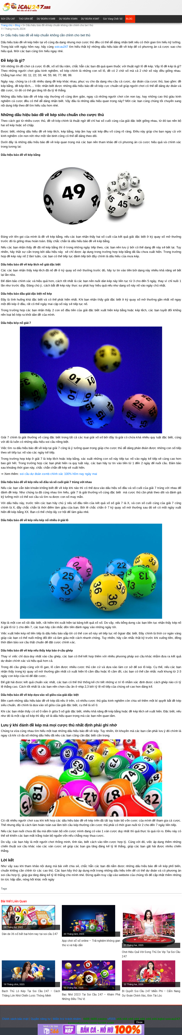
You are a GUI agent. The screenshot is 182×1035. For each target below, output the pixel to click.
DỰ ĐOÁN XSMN (68, 18)
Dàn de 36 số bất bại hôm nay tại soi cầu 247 (30, 934)
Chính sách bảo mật (15, 1019)
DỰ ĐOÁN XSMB (46, 18)
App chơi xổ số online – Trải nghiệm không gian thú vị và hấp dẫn (91, 943)
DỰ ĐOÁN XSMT (90, 18)
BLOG (129, 18)
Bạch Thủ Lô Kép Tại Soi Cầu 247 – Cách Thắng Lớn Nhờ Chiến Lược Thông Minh (31, 993)
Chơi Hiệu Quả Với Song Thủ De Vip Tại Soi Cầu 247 (151, 954)
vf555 (112, 1019)
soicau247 (61, 46)
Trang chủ (6, 25)
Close (139, 1022)
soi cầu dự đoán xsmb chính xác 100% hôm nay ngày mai (58, 474)
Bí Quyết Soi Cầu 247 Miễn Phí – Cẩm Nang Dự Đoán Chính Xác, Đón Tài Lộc (151, 993)
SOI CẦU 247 (8, 18)
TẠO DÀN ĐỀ (26, 18)
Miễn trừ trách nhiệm (67, 1019)
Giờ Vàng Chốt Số (112, 18)
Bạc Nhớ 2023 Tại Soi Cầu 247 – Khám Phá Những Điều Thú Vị (91, 997)
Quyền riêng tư (41, 1019)
